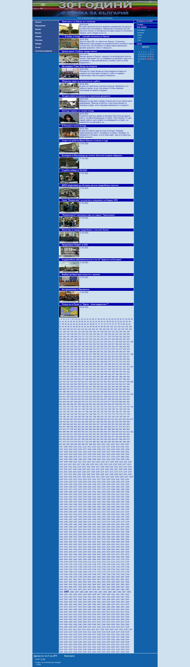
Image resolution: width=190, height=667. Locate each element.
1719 (61, 564)
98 (102, 327)
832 (113, 422)
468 (117, 374)
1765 (66, 572)
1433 (127, 514)
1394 (85, 509)
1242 (75, 484)
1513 (80, 529)
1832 (99, 582)
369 (106, 362)
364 (87, 362)
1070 (75, 457)
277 (121, 349)
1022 (61, 449)
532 (68, 384)
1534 (108, 532)
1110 (121, 462)
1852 (123, 584)
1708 (80, 562)
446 (106, 372)
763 (72, 414)
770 (98, 414)
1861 (94, 587)
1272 (75, 489)
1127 (124, 464)
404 (95, 367)
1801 (94, 577)
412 (125, 367)
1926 (118, 597)
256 (113, 347)
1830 (89, 582)
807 (95, 419)
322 (72, 357)
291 (102, 352)
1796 (71, 577)
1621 (94, 547)
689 (83, 404)
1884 (61, 592)
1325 (113, 497)
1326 (118, 497)
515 (80, 382)
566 (125, 387)
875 (61, 429)
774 (113, 414)
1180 (75, 474)
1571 (71, 539)
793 (113, 417)
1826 (71, 582)
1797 (75, 577)
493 (68, 379)
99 (105, 327)
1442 (99, 517)
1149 (79, 469)
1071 (80, 457)
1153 (98, 469)
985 (113, 442)
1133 (79, 467)
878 (72, 429)
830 (106, 422)
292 (106, 352)
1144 (130, 467)
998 (91, 444)
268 (87, 349)
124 (123, 329)
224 (65, 344)
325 (83, 357)
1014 (94, 447)
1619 (85, 547)
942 (95, 437)
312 (110, 354)
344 (83, 359)
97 (99, 327)
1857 (75, 587)
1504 (108, 527)
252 (98, 347)
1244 (85, 484)
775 (117, 414)
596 (95, 392)
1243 (80, 484)
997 (87, 444)
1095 (123, 459)
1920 (89, 597)
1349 (85, 502)
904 (98, 432)
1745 (113, 567)
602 (117, 392)
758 (125, 412)
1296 (118, 492)
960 (91, 439)
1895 (115, 592)
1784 (85, 574)
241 (128, 344)
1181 (79, 474)
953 (65, 439)
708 (83, 407)
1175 (125, 472)
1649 (85, 552)
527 (125, 382)
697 (113, 404)
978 (87, 442)
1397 (99, 509)
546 (121, 384)
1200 (93, 477)
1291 (94, 492)
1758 (104, 569)
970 (128, 439)
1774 (108, 572)
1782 (75, 574)
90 (80, 327)
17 (96, 319)
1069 (71, 457)
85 (66, 327)
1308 (104, 494)
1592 (99, 542)
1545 (89, 534)
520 (98, 382)
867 (102, 427)
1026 (80, 449)
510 (61, 382)
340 (68, 359)
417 (68, 369)
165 (61, 337)
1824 (61, 582)
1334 (85, 499)
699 (121, 404)
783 (76, 417)
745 (76, 412)
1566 (118, 537)
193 (95, 339)
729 (87, 409)
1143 (125, 467)
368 (102, 362)
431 (121, 369)
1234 (108, 482)
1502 (99, 527)
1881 (118, 589)
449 (117, 372)
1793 (127, 574)
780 (65, 417)
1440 (89, 517)
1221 (118, 479)
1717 (122, 562)
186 (68, 339)
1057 (85, 454)
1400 (113, 509)
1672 (123, 554)
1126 (120, 464)
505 (113, 379)
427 (106, 369)
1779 (61, 574)
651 (83, 399)
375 (128, 362)
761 (65, 414)
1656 (118, 552)
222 (132, 342)
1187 (107, 474)
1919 (85, 597)
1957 (123, 602)
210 (87, 342)
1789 (108, 574)
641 (117, 397)
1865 (113, 587)
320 (65, 357)
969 (125, 439)
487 (117, 377)
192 (91, 339)
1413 (104, 512)
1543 (80, 534)
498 (87, 379)
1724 (85, 564)
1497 (75, 527)
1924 (108, 597)
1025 (75, 449)
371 (113, 362)
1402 (123, 509)
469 (121, 374)
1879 (108, 589)
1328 (127, 497)
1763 (127, 569)
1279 (108, 489)
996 (83, 444)
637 (102, 397)
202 (128, 339)
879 (76, 429)
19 (101, 319)
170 (80, 337)
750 (95, 412)
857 (65, 427)
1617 (75, 547)
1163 (70, 472)
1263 (104, 487)
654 (95, 399)
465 (106, 374)
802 (76, 419)
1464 (61, 522)
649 (76, 399)
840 (72, 424)
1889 (86, 592)
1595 (113, 542)
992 (68, 444)
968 (121, 439)
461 (91, 374)
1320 (89, 497)
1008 (66, 447)
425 (98, 369)
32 (63, 322)
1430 (113, 514)
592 (80, 392)
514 (76, 382)
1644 (61, 552)
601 (113, 392)
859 (72, 427)
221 (128, 342)
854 (125, 424)
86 (68, 327)
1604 (85, 544)
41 (88, 322)
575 (87, 389)
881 (83, 429)
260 (128, 347)
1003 (113, 444)
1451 (71, 519)
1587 (75, 542)
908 (113, 432)
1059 (94, 454)
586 (128, 389)
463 (98, 374)
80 (124, 324)
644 (128, 397)
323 (76, 357)
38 (80, 322)
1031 (104, 449)
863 (87, 427)
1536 (118, 532)
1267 (123, 487)
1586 (71, 542)
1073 (89, 457)
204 (65, 342)
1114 (66, 464)
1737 (75, 567)
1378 (80, 507)
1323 (104, 497)
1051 (127, 452)
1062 (108, 454)
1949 (85, 602)
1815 (89, 579)
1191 (125, 474)
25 (118, 319)
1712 (99, 562)
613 (87, 394)
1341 (118, 499)
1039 (71, 452)
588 (65, 392)
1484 (85, 524)
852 (117, 424)
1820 (113, 579)
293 (110, 352)
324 (80, 357)
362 (80, 362)
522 (106, 382)
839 (68, 424)
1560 (89, 537)
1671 (118, 554)
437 (72, 372)
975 (76, 442)
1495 (66, 527)
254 (106, 347)
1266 (118, 487)
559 (98, 387)
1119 (88, 464)
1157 (116, 469)
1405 (66, 512)
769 (95, 414)
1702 (123, 559)
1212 (75, 479)
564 (117, 387)
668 (76, 402)
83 (60, 327)
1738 (80, 567)
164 (128, 334)
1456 (94, 519)
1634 (85, 549)
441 (87, 372)
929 (117, 434)
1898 (129, 592)
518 (91, 382)
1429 (108, 514)
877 (68, 429)
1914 (61, 597)
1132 (75, 467)
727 (80, 409)
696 (110, 404)
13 (85, 319)
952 (61, 439)
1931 (71, 599)
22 (110, 319)
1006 (127, 444)
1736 (71, 567)
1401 (118, 509)
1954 (108, 602)
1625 (113, 547)
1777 (123, 572)
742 (65, 412)
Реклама (38, 40)
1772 (99, 572)
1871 (71, 589)
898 (76, 432)
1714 (108, 562)
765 (80, 414)
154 (91, 334)
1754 (85, 569)
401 (83, 367)
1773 (104, 572)
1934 (85, 599)
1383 (104, 507)
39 (82, 322)
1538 (127, 532)
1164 (75, 472)
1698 (104, 559)
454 (65, 374)
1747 (123, 567)
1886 (72, 592)
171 (83, 337)
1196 (75, 477)
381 (80, 364)
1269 (61, 489)
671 (87, 402)
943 (98, 437)
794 (117, 417)
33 (66, 322)
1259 (85, 487)
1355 (113, 502)
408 (110, 367)
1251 (118, 484)
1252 (123, 484)
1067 (61, 457)
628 (68, 397)
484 (106, 377)
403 (91, 367)
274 (110, 349)
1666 (94, 554)
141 (113, 332)
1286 (71, 492)
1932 (75, 599)
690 (87, 404)
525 (117, 382)
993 (72, 444)
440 (83, 372)
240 (125, 344)
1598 (127, 542)
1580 (113, 539)
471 (128, 374)
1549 (108, 534)
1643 (127, 549)
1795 (66, 577)
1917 (75, 597)
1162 (66, 472)
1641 (118, 549)
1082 (61, 459)
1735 (66, 567)
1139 (107, 467)
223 (61, 344)
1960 (66, 604)
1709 (85, 562)
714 (106, 407)
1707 (75, 562)
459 (83, 374)
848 (102, 424)
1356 (118, 502)
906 (106, 432)
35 (71, 322)
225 (68, 344)
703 (65, 407)
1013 (89, 447)
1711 (94, 562)
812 (113, 419)
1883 (127, 589)
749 (91, 412)
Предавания (40, 26)
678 (113, 402)
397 (68, 367)
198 (113, 339)
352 (113, 359)
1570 (66, 539)
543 (110, 384)
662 (125, 399)
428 (110, 369)
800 (68, 419)
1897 (124, 592)
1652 (99, 552)
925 (102, 434)
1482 (75, 524)
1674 (61, 557)
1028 (89, 449)
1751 (71, 569)
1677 (75, 557)
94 (91, 327)
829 (102, 422)
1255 (66, 487)
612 (83, 394)
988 (125, 442)
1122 (101, 464)
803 (80, 419)
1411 (94, 512)
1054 (71, 454)
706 (76, 407)
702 (61, 407)
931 (125, 434)
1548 (104, 534)
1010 (75, 447)
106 (130, 327)
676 (106, 402)
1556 (71, 537)
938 (80, 437)
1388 (127, 507)
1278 (104, 489)
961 (95, 439)
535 (80, 384)
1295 (113, 492)
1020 (122, 447)
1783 (80, 574)
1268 (127, 487)
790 (102, 417)
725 (72, 409)
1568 (127, 537)
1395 (89, 509)
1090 (99, 459)
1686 (118, 557)
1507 (123, 527)
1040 (75, 452)
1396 (94, 509)
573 (80, 389)
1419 (61, 514)
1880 (113, 589)
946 (110, 437)
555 (83, 387)
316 (125, 354)
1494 (61, 527)
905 (102, 432)
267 (83, 349)
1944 (61, 602)
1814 (85, 579)
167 (68, 337)
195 (102, 339)
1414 (108, 512)
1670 (113, 554)
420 (80, 369)
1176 (130, 472)
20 (104, 319)
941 (91, 437)
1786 (94, 574)
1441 (94, 517)
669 (80, 402)
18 (99, 319)
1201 (98, 477)
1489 (108, 524)
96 (96, 327)
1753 (80, 569)
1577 (99, 539)
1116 (74, 464)
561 (106, 387)
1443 (104, 517)
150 (76, 334)
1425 (89, 514)
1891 (96, 592)
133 (83, 332)
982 (102, 442)
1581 (118, 539)
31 (60, 322)
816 (128, 419)
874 (128, 427)
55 (127, 322)
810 (106, 419)
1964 (85, 604)
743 (68, 412)
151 (80, 334)
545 (117, 384)
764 (76, 414)
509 (128, 379)
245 (72, 347)
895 (65, 432)
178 (110, 337)
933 (61, 437)
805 (87, 419)
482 (98, 377)
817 (132, 419)
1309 (108, 494)
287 (87, 352)
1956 (118, 602)
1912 (122, 594)
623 (125, 394)
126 (130, 329)
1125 (115, 464)
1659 (61, 554)
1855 (66, 587)
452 (128, 372)
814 (121, 419)
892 (125, 429)
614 (91, 394)
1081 (127, 457)
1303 (80, 494)
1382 (99, 507)
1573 (80, 539)
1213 (80, 479)
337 (128, 357)
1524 (61, 532)
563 (113, 387)
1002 (108, 444)
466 (110, 374)
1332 (75, 499)
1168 (93, 472)
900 (83, 432)
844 (87, 424)
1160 (130, 469)
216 (110, 342)
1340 (113, 499)
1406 (71, 512)
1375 (66, 507)
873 (125, 427)
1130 (66, 467)
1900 (66, 594)
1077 (108, 457)
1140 (112, 467)
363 (83, 362)
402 (87, 367)
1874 (85, 589)
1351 (94, 502)
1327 (123, 497)
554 (80, 387)
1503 (104, 527)
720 (128, 407)
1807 (123, 577)
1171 (107, 472)
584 (121, 389)
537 (87, 384)
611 (80, 394)
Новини (38, 37)
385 (95, 364)
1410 (89, 512)
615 (95, 394)
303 (76, 354)
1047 (108, 452)
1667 (99, 554)
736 (113, 409)
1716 (118, 562)
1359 (61, 504)
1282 (123, 489)
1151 (89, 469)
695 (106, 404)
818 (61, 422)
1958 (127, 602)
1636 (94, 549)
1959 (61, 604)
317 (128, 354)
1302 (75, 494)
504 (110, 379)
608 (68, 394)
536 (83, 384)
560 (102, 387)
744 (72, 412)
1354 (108, 502)
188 (76, 339)
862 (83, 427)
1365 (89, 504)
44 (96, 322)
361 (76, 362)
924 (98, 434)
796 (125, 417)
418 (72, 369)
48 (107, 322)
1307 (99, 494)
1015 (99, 447)
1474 (108, 522)
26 (121, 319)
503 (106, 379)
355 (125, 359)
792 (110, 417)
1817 (99, 579)
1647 (75, 552)
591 (76, 392)
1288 (80, 492)
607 (65, 394)
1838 (127, 582)
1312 (122, 494)
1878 (104, 589)
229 (83, 344)
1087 (85, 459)
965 (110, 439)
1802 (99, 577)
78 (119, 324)
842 (80, 424)
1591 (94, 542)
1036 (127, 449)
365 (91, 362)
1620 (89, 547)
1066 (127, 454)
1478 (127, 522)
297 (125, 352)
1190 (121, 474)
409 (113, 367)
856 (61, 427)
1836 (118, 582)
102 (116, 327)
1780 (66, 574)
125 (127, 329)
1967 (99, 604)
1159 (125, 469)
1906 (94, 594)
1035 (123, 449)
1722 (75, 564)
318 (132, 354)
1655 (113, 552)
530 (61, 384)
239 (121, 344)
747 (83, 412)
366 (95, 362)
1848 (104, 584)
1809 (61, 579)
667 (72, 402)
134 (87, 332)
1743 (104, 567)
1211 (71, 479)
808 (98, 419)
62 (74, 324)
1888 (81, 592)
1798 (80, 577)
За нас (38, 47)
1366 (94, 504)
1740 (89, 567)
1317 (75, 497)
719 (125, 407)
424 (95, 369)
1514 (85, 529)
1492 (123, 524)
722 (61, 409)
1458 (104, 519)
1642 (123, 549)
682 (128, 402)
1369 (108, 504)
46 (102, 322)
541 (102, 384)
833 (117, 422)
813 (117, 419)
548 (128, 384)
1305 (89, 494)
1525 (66, 532)
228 (80, 344)
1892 (100, 592)
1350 (89, 502)
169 (76, 337)
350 (106, 359)
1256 (71, 487)
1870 (66, 589)
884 (95, 429)
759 (128, 412)
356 (128, 359)
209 (83, 342)
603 (121, 392)
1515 (89, 529)
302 (72, 354)
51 (116, 322)
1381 (94, 507)
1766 (71, 572)
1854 (61, 587)
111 (75, 329)
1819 (108, 579)
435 (65, 372)
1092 (108, 459)
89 (77, 327)
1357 (123, 502)
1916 (71, 597)
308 (95, 354)
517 (87, 382)
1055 (75, 454)
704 (68, 407)
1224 (61, 482)
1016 (104, 447)
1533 (104, 532)
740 (128, 409)
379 (72, 364)
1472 (99, 522)
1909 (108, 594)
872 (121, 427)
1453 (80, 519)
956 (76, 439)
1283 (127, 489)
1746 (118, 567)
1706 (71, 562)
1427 (99, 514)
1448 (127, 517)
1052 (61, 454)
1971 (118, 604)
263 (68, 349)
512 (68, 382)
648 (72, 399)
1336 (94, 499)
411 (121, 367)
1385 (113, 507)
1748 (127, 567)
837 (61, 424)
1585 (66, 542)
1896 (119, 592)
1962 (75, 604)
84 (63, 327)
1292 (99, 492)
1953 (104, 602)
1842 (75, 584)
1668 (104, 554)
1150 (84, 469)
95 (93, 327)
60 (68, 324)
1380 (89, 507)
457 (76, 374)
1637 (99, 549)
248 (83, 347)
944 (102, 437)
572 (76, 389)
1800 (89, 577)
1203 (107, 477)
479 (87, 377)
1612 (122, 544)
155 (95, 334)
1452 (75, 519)
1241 (71, 484)
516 (83, 382)
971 (61, 442)
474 (68, 377)
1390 (66, 509)
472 (61, 377)
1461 (118, 519)
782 (72, 417)
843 (83, 424)
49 (110, 322)
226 (72, 344)
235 (106, 344)
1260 (89, 487)
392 (121, 364)
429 (113, 369)
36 (74, 322)
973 (68, 442)
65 (82, 324)
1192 (130, 474)
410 (117, 367)
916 (68, 434)
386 (98, 364)
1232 (99, 482)
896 (68, 432)
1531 (94, 532)
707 (80, 407)
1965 (89, 604)
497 (83, 379)
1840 (66, 584)
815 (125, 419)
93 (88, 327)
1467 (75, 522)
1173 (116, 472)
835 (125, 422)
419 (76, 369)
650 (80, 399)
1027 (85, 449)
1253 (127, 484)
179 (113, 337)
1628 (127, 547)
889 (113, 429)
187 (72, 339)
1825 (66, 582)
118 (101, 329)
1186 (102, 474)
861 (80, 427)
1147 (70, 469)
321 (68, 357)
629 (72, 397)
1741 (94, 567)
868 (106, 427)
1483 (80, 524)
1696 (94, 559)
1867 (123, 587)
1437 (75, 517)
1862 (99, 587)
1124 (111, 464)
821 (72, 422)
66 (85, 324)
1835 (113, 582)
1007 (61, 447)
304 (80, 354)
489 (125, 377)
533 (72, 384)
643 (125, 397)
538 (91, 384)
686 (72, 404)
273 (106, 349)
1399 (108, 509)
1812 (75, 579)
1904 (85, 594)
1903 (80, 594)
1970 (113, 604)
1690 (66, 559)
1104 (94, 462)
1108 (112, 462)
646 (65, 399)
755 (113, 412)
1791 (118, 574)
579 (102, 389)
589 (68, 392)
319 (61, 357)
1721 (71, 564)
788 (95, 417)
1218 (104, 479)
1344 (61, 502)
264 (72, 349)
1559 (85, 537)
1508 (127, 527)
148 (68, 334)
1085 (75, 459)
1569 (61, 539)
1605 (89, 544)
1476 (118, 522)
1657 (123, 552)
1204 (112, 477)
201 (125, 339)
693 (98, 404)
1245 (89, 484)
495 (76, 379)
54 (124, 322)
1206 (122, 477)
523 (110, 382)
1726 (94, 564)
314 (117, 354)
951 (128, 437)
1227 (75, 482)
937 (76, 437)
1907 (99, 594)
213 (98, 342)
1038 (66, 452)
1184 (93, 474)
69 (93, 324)
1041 (80, 452)
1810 (66, 579)
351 (110, 359)
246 (76, 347)
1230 (89, 482)
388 (106, 364)
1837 (123, 582)
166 (65, 337)
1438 (80, 517)
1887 (77, 592)
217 (113, 342)
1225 (66, 482)
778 (128, 414)
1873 (80, 589)
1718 (127, 562)
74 (107, 324)
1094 (118, 459)
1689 (61, 559)
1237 (123, 482)
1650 (89, 552)
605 (128, 392)
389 (110, 364)
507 (121, 379)
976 (80, 442)
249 (87, 347)
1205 (117, 477)
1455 (89, 519)
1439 (85, 517)
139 (106, 332)
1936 (94, 599)
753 (106, 412)
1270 (66, 489)
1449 (61, 519)
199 (117, 339)
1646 (71, 552)
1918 (80, 597)
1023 (66, 449)
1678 (80, 557)
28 (126, 319)
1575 (89, 539)
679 (117, 402)
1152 (93, 469)
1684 (108, 557)
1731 (118, 564)
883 (91, 429)
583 (117, 389)
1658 (127, 552)
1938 (104, 599)
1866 (118, 587)
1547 (99, 534)
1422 (75, 514)
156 (98, 334)
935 (68, 437)
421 (83, 369)
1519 (108, 529)
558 (95, 387)
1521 (118, 529)
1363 (80, 504)
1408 (80, 512)
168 (72, 337)
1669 (108, 554)
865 (95, 427)
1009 (71, 447)
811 (110, 419)
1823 (127, 579)
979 (91, 442)
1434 (61, 517)
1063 (113, 454)
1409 (85, 512)
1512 (75, 529)
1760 (113, 569)
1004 (118, 444)
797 (128, 417)
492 (65, 379)
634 (91, 397)
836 (128, 422)
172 (87, 337)
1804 (108, 577)
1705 (66, 562)
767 (87, 414)
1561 (94, 537)
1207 (126, 477)
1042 (85, 452)
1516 (94, 529)
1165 (79, 472)
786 (87, 417)
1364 (85, 504)
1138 (102, 467)
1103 (89, 462)
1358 (127, 502)
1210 (66, 479)
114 (86, 329)
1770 (89, 572)
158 (106, 334)
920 (83, 434)
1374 (61, 507)
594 (87, 392)
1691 (71, 559)
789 (98, 417)
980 (95, 442)
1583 (127, 539)
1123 (106, 464)
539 (95, 384)
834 (121, 422)
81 (127, 324)
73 (105, 324)
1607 (99, 544)
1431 (118, 514)
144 (125, 332)
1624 (108, 547)
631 (80, 397)
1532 (99, 532)
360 (72, 362)
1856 (71, 587)
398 (72, 367)
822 (76, 422)
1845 (89, 584)
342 (76, 359)
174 (95, 337)
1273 (80, 489)
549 (61, 387)
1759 (108, 569)
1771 (94, 572)
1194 (66, 477)
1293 (104, 492)
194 (98, 339)
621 (117, 394)
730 (91, 409)
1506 (118, 527)
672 (91, 402)
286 (83, 352)
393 (125, 364)
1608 (104, 544)
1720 (66, 564)
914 (61, 434)
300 (65, 354)
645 (61, 399)
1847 (99, 584)
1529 (85, 532)
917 (72, 434)
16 (93, 319)
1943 (127, 599)
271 (98, 349)
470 (125, 374)
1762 (123, 569)
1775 (113, 572)
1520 (113, 529)
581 (110, 389)
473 (65, 377)
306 (87, 354)
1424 (85, 514)
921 (87, 434)
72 (102, 324)
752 (102, 412)
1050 (123, 452)
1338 (104, 499)
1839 (61, 584)
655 (98, 399)
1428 (104, 514)
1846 (94, 584)
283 (72, 352)
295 (117, 352)
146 (61, 334)
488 (121, 377)
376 (61, 364)
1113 (61, 464)
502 (102, 379)
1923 (104, 597)
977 (83, 442)
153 (87, 334)
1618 (80, 547)
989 (128, 442)
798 (61, 419)
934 (65, 437)
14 (87, 319)
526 (121, 382)
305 (83, 354)
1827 (75, 582)
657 (106, 399)
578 (98, 389)
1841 (71, 584)
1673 (127, 554)
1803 (104, 577)
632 (83, 397)
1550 (113, 534)
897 (72, 432)
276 (117, 349)
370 (110, 362)
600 (110, 392)
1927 (123, 597)
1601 (71, 544)
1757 (99, 569)
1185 (98, 474)
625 (132, 394)
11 (79, 319)
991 (65, 444)
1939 (108, 599)
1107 (107, 462)
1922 (99, 597)
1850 (113, 584)
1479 (61, 524)
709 (87, 407)
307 (91, 354)
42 (91, 322)
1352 (99, 502)
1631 (71, 549)
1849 (108, 584)
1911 (118, 594)
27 (124, 319)
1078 (113, 457)
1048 (113, 452)
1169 (98, 472)
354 (121, 359)
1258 (80, 487)
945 (106, 437)
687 (76, 404)
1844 (85, 584)
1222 (122, 479)
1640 (113, 549)
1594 (108, 542)
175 (98, 337)
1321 (94, 497)
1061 (104, 454)
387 (102, 364)
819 (65, 422)
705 (72, 407)
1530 (89, 532)
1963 (80, 604)
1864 (108, 587)
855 (128, 424)
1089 (94, 459)
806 (91, 419)
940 (87, 437)
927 (110, 434)
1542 (75, 534)
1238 (127, 482)
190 (83, 339)
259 (125, 347)
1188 (112, 474)
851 (113, 424)
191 (87, 339)
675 (102, 402)
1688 (127, 557)
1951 (94, 602)
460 (87, 374)
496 (80, 379)
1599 (61, 544)
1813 (80, 579)
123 (119, 329)
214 (102, 342)
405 (98, 367)
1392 (75, 509)
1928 (127, 597)
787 (91, 417)
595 (91, 392)
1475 (113, 522)
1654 (108, 552)
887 (106, 429)
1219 (108, 479)
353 (117, 359)
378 (68, 364)
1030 (99, 449)
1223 (127, 479)
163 (125, 334)
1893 (105, 592)
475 (72, 377)
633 (87, 397)
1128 (129, 464)
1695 (89, 559)
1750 (66, 569)
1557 (75, 537)
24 (115, 319)
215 (106, 342)
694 (102, 404)
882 (87, 429)
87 (71, 327)
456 (72, 374)
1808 (127, 577)
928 (113, 434)
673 (95, 402)
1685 (113, 557)
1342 (123, 499)
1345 (66, 502)
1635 (89, 549)
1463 (127, 519)
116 (94, 329)
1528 (80, 532)
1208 (131, 477)
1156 (112, 469)
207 (76, 342)
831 (110, 422)
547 (125, 384)
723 (65, 409)
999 (95, 444)
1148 (75, 469)
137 (98, 332)
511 (64, 382)
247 (80, 347)
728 (83, 409)
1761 (118, 569)
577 (95, 389)
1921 (94, 597)
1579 (108, 539)
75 (110, 324)
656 (102, 399)
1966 (94, 604)
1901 (71, 594)
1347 (75, 502)
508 (125, 379)
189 (80, 339)
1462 (123, 519)
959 (87, 439)
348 (98, 359)
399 (76, 367)
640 (113, 397)
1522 (122, 529)
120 (108, 329)
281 (65, 352)
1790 (113, 574)
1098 (66, 462)
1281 (118, 489)
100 (108, 327)
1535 (113, 532)
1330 (66, 499)
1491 (118, 524)
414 (132, 367)
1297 (123, 492)
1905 (89, 594)
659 (113, 399)
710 (91, 407)
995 (80, 444)
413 (128, 367)
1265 (113, 487)
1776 (118, 572)
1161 (61, 472)
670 (83, 402)
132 (80, 332)
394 (128, 364)
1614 (61, 547)
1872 (75, 589)
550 (65, 387)
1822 (122, 579)
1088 (89, 459)
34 (68, 322)
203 (61, 342)
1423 (80, 514)
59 (66, 324)
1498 (80, 527)
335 (121, 357)
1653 (104, 552)
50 (113, 322)
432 (125, 369)
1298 (127, 492)
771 (102, 414)
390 (113, 364)
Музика (38, 33)
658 (110, 399)
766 (83, 414)
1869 (61, 589)
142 (117, 332)
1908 (104, 594)
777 (125, 414)
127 (61, 332)
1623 (104, 547)
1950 (89, 602)
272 (102, 349)
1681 (94, 557)
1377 (75, 507)
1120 (92, 464)
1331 (71, 499)
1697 (99, 559)
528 (128, 382)
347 (95, 359)
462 (95, 374)
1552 (123, 534)
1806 (118, 577)
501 (98, 379)
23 (112, 319)
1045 (99, 452)
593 (83, 392)
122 (116, 329)
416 (65, 369)
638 (106, 397)
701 (128, 404)
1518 (104, 529)
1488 (104, 524)
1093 (113, 459)
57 (60, 324)
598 (102, 392)
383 (87, 364)
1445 (113, 517)
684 (65, 404)
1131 (70, 467)
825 (87, 422)
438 (76, 372)
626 (61, 397)
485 (110, 377)
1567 (123, 537)
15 (90, 319)
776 (121, 414)
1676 (71, 557)
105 (127, 327)
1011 (80, 447)
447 (110, 372)
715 (110, 407)
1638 (104, 549)
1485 (89, 524)
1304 (85, 494)
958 (83, 439)
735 (110, 409)
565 (121, 387)
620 (113, 394)
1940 (113, 599)
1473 (104, 522)
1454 (85, 519)
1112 (130, 462)
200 (121, 339)
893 (128, 429)
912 (128, 432)
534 (76, 384)
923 (95, 434)
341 (72, 359)
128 (65, 332)
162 (121, 334)
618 (106, 394)
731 (95, 409)
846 (95, 424)
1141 (116, 467)
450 (121, 372)
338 (61, 359)
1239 (61, 484)
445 (102, 372)
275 (113, 349)
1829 (85, 582)
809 (102, 419)
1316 (71, 497)
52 (119, 322)
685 (68, 404)
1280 (113, 489)
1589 (85, 542)
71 (99, 324)
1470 (89, 522)
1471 (94, 522)
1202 (103, 477)
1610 (113, 544)
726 (76, 409)
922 (91, 434)
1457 (99, 519)
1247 (99, 484)
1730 (113, 564)
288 (91, 352)
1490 (113, 524)
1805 (113, 577)
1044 (94, 452)
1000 (99, 444)
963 (102, 439)
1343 (127, 499)
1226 (71, 482)
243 (65, 347)
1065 (123, 454)
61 (71, 324)
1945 (66, 602)
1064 (118, 454)
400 (80, 367)
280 (61, 352)
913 (132, 432)
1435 (66, 517)
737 (117, 409)
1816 (94, 579)
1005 (122, 444)
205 (68, 342)
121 (112, 329)
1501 (94, 527)
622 (121, 394)
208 (80, 342)
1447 (123, 517)
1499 (85, 527)
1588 (80, 542)
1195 (70, 477)
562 (110, 387)
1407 (75, 512)
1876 (94, 589)
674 (98, 402)
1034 (118, 449)
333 (113, 357)
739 (125, 409)
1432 (123, 514)
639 (110, 397)
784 (80, 417)
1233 (104, 482)
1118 (83, 464)
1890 (91, 592)
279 (128, 349)
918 (76, 434)
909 (117, 432)
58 (63, 324)
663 (128, 399)
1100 (75, 462)
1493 (127, 524)
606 (61, 394)
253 (102, 347)
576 (91, 389)
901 (87, 432)
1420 (66, 514)
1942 (123, 599)
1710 (89, 562)
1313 (127, 494)
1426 (94, 514)
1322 (99, 497)
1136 (93, 467)
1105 (98, 462)
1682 (99, 557)
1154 (102, 469)
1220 (113, 479)
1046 (104, 452)
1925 (113, 597)
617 (102, 394)
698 (117, 404)
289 (95, 352)
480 (91, 377)
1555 (66, 537)
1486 (94, 524)
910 (121, 432)
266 (80, 349)
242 (61, 347)
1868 (127, 587)
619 (110, 394)
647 (68, 399)
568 (61, 389)
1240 (66, 484)
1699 (108, 559)
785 (83, 417)
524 (113, 382)
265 (76, 349)
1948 (80, 602)
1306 (94, 494)
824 (83, 422)
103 (119, 327)
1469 (85, 522)
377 (65, 364)
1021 (127, 447)
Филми (38, 29)
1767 (75, 572)
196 (106, 339)
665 (65, 402)
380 (76, 364)
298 (128, 352)
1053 (66, 454)
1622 (99, 547)
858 (68, 427)
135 (91, 332)
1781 (71, 574)
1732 (123, 564)
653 (91, 399)
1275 (89, 489)
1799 (85, 577)
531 (65, 384)
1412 (99, 512)
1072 (85, 457)
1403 (127, 509)
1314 (61, 497)
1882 (123, 589)
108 (65, 329)
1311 (118, 494)
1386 (118, 507)
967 (117, 439)
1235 (113, 482)
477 (80, 377)
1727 (99, 564)
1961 (71, 604)
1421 (71, 514)
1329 (61, 499)
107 (61, 329)
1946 (71, 602)
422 (87, 369)
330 (102, 357)
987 (121, 442)
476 (76, 377)
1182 (84, 474)
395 (61, 367)
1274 (85, 489)
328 (95, 357)
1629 (61, 549)
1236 (118, 482)
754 (110, 412)
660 (117, 399)
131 (76, 332)
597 (98, 392)
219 (121, 342)
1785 (89, 574)
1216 (94, 479)
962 (98, 439)
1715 (113, 562)
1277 (99, 489)
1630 (66, 549)
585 (125, 389)
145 (128, 332)
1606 (94, 544)
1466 (71, 522)
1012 (85, 447)
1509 (61, 529)
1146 (66, 469)
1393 (80, 509)
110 (72, 329)
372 (117, 362)
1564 (108, 537)
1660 (66, 554)
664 (61, 402)
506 (117, 379)
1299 (61, 494)
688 (80, 404)
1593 (104, 542)
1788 (104, 574)
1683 (104, 557)
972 (65, 442)
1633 (80, 549)
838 (65, 424)
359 (68, 362)
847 (98, 424)
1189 (116, 474)
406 (102, 367)
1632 (75, 549)
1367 (99, 504)
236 (110, 344)
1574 (85, 539)
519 (95, 382)
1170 (102, 472)
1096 (127, 459)
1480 (66, 524)
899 (80, 432)
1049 (118, 452)
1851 (118, 584)
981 (98, 442)
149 (72, 334)
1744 (108, 567)
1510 (66, 529)
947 (113, 437)
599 (106, 392)
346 (91, 359)
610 (76, 394)
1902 (75, 594)
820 (68, 422)
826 (91, 422)
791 (106, 417)
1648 (80, 552)
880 (80, 429)
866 (98, 427)
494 (72, 379)
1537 (123, 532)
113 (83, 329)
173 (91, 337)
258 (121, 347)
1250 (113, 484)
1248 (104, 484)
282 (68, 352)
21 (107, 319)
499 (91, 379)
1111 (126, 462)
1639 (108, 549)
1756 (94, 569)
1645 (66, 552)
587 (61, 392)
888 (110, 429)
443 (95, 372)
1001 (103, 444)
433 (128, 369)
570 (68, 389)
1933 (80, 599)
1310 (113, 494)
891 (121, 429)
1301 (71, 494)
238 (117, 344)
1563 (104, 537)
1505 (113, 527)
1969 (108, 604)
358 (65, 362)
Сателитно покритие (43, 51)
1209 (61, 479)
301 (68, 354)
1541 (71, 534)
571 (72, 389)
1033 (113, 449)
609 (72, 394)
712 (98, 407)
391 (117, 364)
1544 (85, 534)
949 (121, 437)
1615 (66, 547)
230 (87, 344)
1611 (118, 544)
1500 (89, 527)
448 (113, 372)
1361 (71, 504)
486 (113, 377)
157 (102, 334)
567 (128, 387)
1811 (71, 579)
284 (76, 352)
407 (106, 367)
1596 (118, 542)
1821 (118, 579)
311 (106, 354)
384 (91, 364)
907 (110, 432)
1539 (61, 534)
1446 (118, 517)
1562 (99, 537)
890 (117, 429)
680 (121, 402)
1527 (75, 532)
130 (72, 332)
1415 (113, 512)
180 (117, 337)
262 (65, 349)
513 (72, 382)
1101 (80, 462)
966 (113, 439)
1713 (104, 562)
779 (61, 417)
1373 (127, 504)
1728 (104, 564)
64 (80, 324)
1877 (99, 589)
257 (117, 347)
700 (125, 404)
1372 (123, 504)
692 (95, 404)
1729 (108, 564)
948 (117, 437)
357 (61, 362)
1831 (94, 582)
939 (83, 437)
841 (76, 424)
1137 (98, 467)
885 (98, 429)
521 (102, 382)
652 (87, 399)
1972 (123, 604)
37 (77, 322)
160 (113, 334)
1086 (80, 459)
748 (87, 412)
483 (102, 377)
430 (117, 369)
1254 (61, 487)
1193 (61, 477)
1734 (61, 567)
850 (110, 424)
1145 (61, 469)
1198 (84, 477)
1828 (80, 582)
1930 (66, 599)
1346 (71, 502)
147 (65, 334)
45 (99, 322)
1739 (85, 567)
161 (117, 334)
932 (128, 434)
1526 (71, 532)
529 (132, 382)
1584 (61, 542)
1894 (110, 592)
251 (95, 347)
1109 (117, 462)
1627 (123, 547)
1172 (112, 472)
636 (98, 397)
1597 (123, 542)
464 (102, 374)
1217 (99, 479)
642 (121, 397)
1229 (85, 482)
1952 (99, 602)
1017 (108, 447)
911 (125, 432)
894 (61, 432)
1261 (94, 487)
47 (105, 322)
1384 (108, 507)
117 (97, 329)
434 (61, 372)
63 (77, 324)
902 (91, 432)
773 (110, 414)
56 (130, 322)
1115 (70, 464)
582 (113, 389)
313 (113, 354)
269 (91, 349)
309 (98, 354)
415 (61, 369)
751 (98, 412)
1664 (85, 554)
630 (76, 397)
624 (128, 394)
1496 (71, 527)
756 (117, 412)
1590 (89, 542)
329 (98, 357)
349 (102, 359)
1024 (71, 449)
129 (68, 332)
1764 (61, 572)
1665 (89, 554)
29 (129, 319)
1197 (79, 477)
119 (104, 329)
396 (65, 367)
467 (113, 374)
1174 (121, 472)
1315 (66, 497)
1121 (97, 464)
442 (91, 372)
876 (65, 429)
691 (91, 404)
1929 (61, 599)
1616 (71, 547)
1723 (80, 564)
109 (68, 329)
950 (125, 437)
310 (102, 354)
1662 (75, 554)
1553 (127, 534)
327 (91, 357)
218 (117, 342)
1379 (85, 507)
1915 (66, 597)
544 (113, 384)
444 (98, 372)
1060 (99, 454)
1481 (71, 524)
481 (95, 377)
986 (117, 442)
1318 (80, 497)
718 (121, 407)
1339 (108, 499)
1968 (104, 604)
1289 (85, 492)
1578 (104, 539)
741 (61, 412)
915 (65, 434)
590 (72, 392)
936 (72, 437)
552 (72, 387)
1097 (61, 462)
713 (102, 407)
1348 (80, 502)
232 (95, 344)
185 (65, 339)
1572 (75, 539)
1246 (94, 484)
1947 (75, 602)
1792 (123, 574)
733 (102, 409)
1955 (113, 602)
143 (121, 332)
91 (82, 327)
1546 (94, 534)
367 (98, 362)
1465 (66, 522)
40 (85, 322)
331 (106, 357)
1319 (85, 497)
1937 (99, 599)
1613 (127, 544)
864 (91, 427)
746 (80, 412)
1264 (108, 487)
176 (102, 337)
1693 (80, 559)
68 (91, 324)
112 (79, 329)
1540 (66, 534)
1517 (99, 529)
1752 (75, 569)
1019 (118, 447)
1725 (89, 564)
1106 (103, 462)
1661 (71, 554)
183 (128, 337)
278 (125, 349)
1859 (85, 587)
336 (125, 357)
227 (76, 344)
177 (106, 337)
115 (90, 329)
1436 (71, 517)
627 (65, 397)
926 (106, 434)
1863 (104, 587)
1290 (89, 492)
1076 (104, 457)
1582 (123, 539)
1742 (99, 567)
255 (110, 347)
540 (98, 384)
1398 (104, 509)
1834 (108, 582)
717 (117, 407)
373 (121, 362)
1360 (66, 504)
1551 (118, 534)
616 (98, 394)
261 (61, 349)
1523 (127, 529)
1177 (61, 474)
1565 (113, 537)
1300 (66, 494)
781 (68, 417)
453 (61, 374)
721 (132, 407)
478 (83, 377)
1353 (104, 502)
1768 (80, 572)
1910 (113, 594)
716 (113, 407)
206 (72, 342)
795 (121, 417)
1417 (122, 512)
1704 (61, 562)
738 (121, 409)
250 (91, 347)
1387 (123, 507)
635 (95, 397)
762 (68, 414)
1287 (75, 492)
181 (121, 337)
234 (102, 344)
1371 (118, 504)
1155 (107, 469)
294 (113, 352)
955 (72, 439)
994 (76, 444)
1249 (108, 484)
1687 (123, 557)
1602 (75, 544)
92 (85, 327)
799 (65, 419)
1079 (118, 457)
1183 (89, 474)
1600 (66, 544)
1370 (113, 504)
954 (68, 439)
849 (106, 424)
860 (76, 427)
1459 (108, 519)
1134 (84, 467)
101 (112, 327)
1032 (108, 449)
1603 (80, 544)
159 (110, 334)
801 (72, 419)
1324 (108, 497)
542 (106, 384)
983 (106, 442)
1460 (113, 519)
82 (130, 324)
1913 (127, 594)
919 (80, 434)
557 (91, 387)
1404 (61, 512)
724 (68, 409)
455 (68, 374)
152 (83, 334)
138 (102, 332)
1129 (61, 467)
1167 (89, 472)
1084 (71, 459)
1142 (121, 467)
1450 (66, 519)
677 (110, 402)
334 (117, 357)
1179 (70, 474)
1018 (113, 447)
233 (98, 344)
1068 (66, 457)
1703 (127, 559)
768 (91, 414)
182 (125, 337)
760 (61, 414)
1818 (104, 579)
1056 (80, 454)
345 (87, 359)
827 (95, 422)
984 (110, 442)
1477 (123, 522)
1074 (94, 457)
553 (76, 387)
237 (113, 344)
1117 (79, 464)
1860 (89, 587)
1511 (71, 529)
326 (87, 357)
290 (98, 352)
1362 (75, 504)
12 (82, 319)
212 (95, 342)
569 (65, 389)
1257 (75, 487)
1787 (99, 574)
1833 (104, 582)
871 (117, 427)
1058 (89, 454)
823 (80, 422)
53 (121, 322)
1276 (94, 489)
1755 (89, 569)
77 (116, 324)
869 (110, 427)
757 (121, 412)
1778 (127, 572)
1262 (99, 487)
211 (91, 342)
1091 (104, 459)
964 (106, 439)
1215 (89, 479)
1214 (85, 479)
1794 (61, 577)
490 (128, 377)
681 (125, 402)
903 (95, 432)
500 (95, 379)
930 (121, 434)
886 (102, 429)
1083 (66, 459)
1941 (118, 599)
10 (76, 319)
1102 (84, 462)
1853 (127, 584)
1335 (89, 499)
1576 (94, 539)
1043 (89, 452)
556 (87, 387)
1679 (85, 557)
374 (125, 362)
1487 (99, 524)
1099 (71, 462)
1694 (85, 559)
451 (125, 372)
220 (125, 342)
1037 (61, 452)
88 (74, 327)
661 (121, 399)
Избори (38, 44)
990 (61, 444)
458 (80, 374)
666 (68, 402)
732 (98, 409)
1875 (89, 589)
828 (98, 422)
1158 (121, 469)
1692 (75, 559)
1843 (80, 584)
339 (65, 359)
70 (96, 324)
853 (121, 424)
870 (113, 427)
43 (93, 322)
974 (72, 442)
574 (83, 389)
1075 (99, 457)
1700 (113, 559)
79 (121, 324)
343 (80, 359)
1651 (94, 552)
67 (88, 324)
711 (95, 407)
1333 (80, 499)
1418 (127, 512)
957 (80, 439)
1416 (118, 512)
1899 (61, 594)
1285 (66, 492)
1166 (84, 472)
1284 (61, 492)
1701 (118, 559)
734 (106, 409)
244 (68, 347)
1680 (89, 557)
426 (102, 369)
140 (110, 332)
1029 (94, 449)
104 (123, 327)
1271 (71, 489)
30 (132, 319)
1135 (89, 467)
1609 (108, 544)
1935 (89, 599)
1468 (80, 522)
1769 (85, 572)
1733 (127, 564)
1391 (71, 509)
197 (110, 339)
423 (91, 369)
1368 (104, 504)
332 (110, 357)
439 (80, 372)
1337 (99, 499)
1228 (80, 482)
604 (125, 392)
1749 (61, 569)
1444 (108, 517)
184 (61, 339)
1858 (80, 587)
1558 (80, 537)
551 (68, 387)
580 (106, 389)
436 (68, 372)
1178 (66, 474)
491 (61, 379)
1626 (118, 547)
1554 (61, 537)
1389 (61, 509)
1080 (123, 457)
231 (91, 344)
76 (113, 324)
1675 (66, 557)
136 (95, 332)
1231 (94, 482)
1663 (80, 554)
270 (95, 349)
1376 (71, 507)
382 (83, 364)
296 (121, 352)
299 (61, 354)
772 (106, 414)
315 (121, 354)
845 (91, 424)
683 (61, 404)
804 (83, 419)
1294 (108, 492)
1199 (89, 477)
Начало (38, 22)
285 (80, 352)
